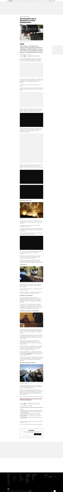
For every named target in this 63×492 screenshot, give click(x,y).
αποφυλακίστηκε (29, 353)
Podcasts (15, 478)
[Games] (53, 0)
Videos (14, 479)
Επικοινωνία (21, 480)
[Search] (55, 0)
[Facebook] (20, 56)
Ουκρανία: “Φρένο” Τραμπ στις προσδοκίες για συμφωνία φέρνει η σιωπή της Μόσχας (31, 415)
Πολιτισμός (8, 481)
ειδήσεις (40, 421)
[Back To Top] (55, 491)
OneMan (33, 478)
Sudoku (34, 424)
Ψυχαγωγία (8, 482)
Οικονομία (8, 480)
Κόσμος (8, 478)
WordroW (37, 424)
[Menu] (7, 1)
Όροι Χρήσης (21, 478)
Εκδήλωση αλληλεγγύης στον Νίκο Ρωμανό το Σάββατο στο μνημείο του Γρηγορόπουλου (31, 417)
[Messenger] (24, 56)
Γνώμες (8, 479)
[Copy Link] (26, 56)
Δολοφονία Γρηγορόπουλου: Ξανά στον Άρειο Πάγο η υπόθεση (30, 413)
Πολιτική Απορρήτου (22, 479)
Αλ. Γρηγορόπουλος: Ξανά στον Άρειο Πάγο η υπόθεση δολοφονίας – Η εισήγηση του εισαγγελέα (32, 412)
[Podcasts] (52, 0)
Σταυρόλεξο (31, 424)
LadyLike (33, 479)
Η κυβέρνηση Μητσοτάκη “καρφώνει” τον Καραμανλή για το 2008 (31, 410)
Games (24, 424)
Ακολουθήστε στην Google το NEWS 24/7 (25, 421)
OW (32, 480)
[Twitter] (22, 56)
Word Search (41, 424)
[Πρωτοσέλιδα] (49, 0)
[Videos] (50, 0)
